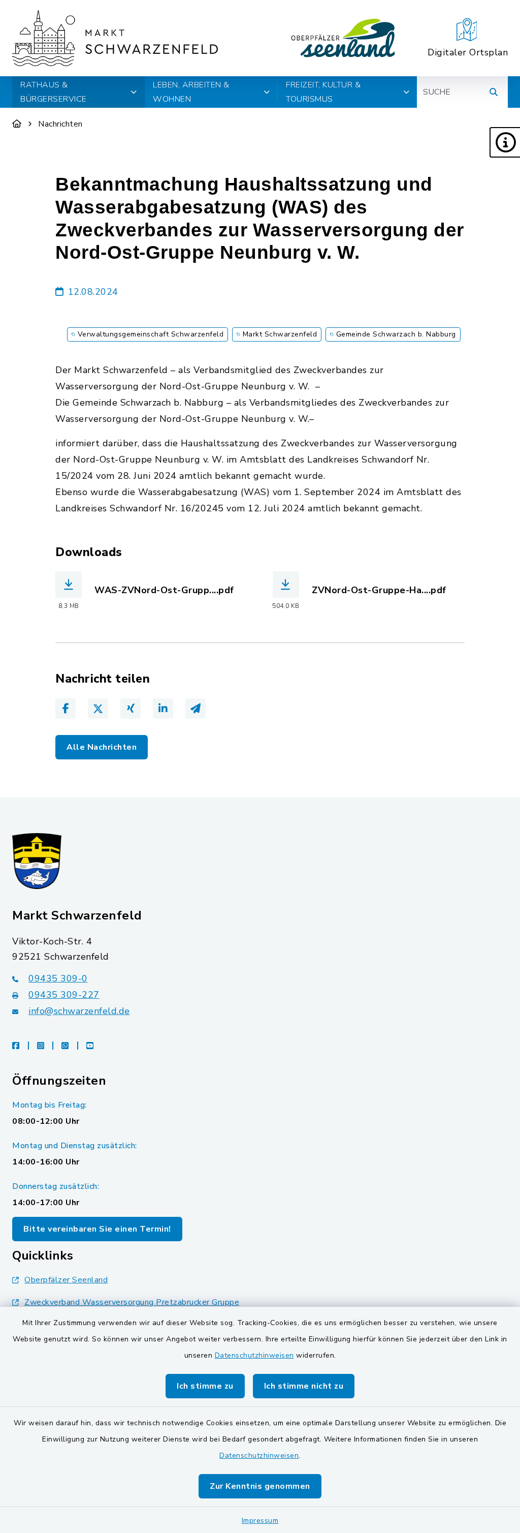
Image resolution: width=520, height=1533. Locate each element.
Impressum (260, 1520)
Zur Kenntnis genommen (260, 1486)
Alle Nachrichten (102, 747)
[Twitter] (98, 708)
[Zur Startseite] (17, 124)
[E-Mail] (195, 708)
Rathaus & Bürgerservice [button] (53, 92)
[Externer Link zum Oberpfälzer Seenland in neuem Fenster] (343, 38)
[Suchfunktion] (493, 92)
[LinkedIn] (163, 708)
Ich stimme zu (205, 1386)
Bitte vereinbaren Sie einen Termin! (97, 1229)
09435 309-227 (64, 995)
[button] (505, 142)
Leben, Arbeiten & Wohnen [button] (191, 92)
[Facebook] (65, 708)
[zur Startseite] (115, 38)
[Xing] (130, 708)
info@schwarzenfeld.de (79, 1011)
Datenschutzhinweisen (254, 1355)
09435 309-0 (58, 978)
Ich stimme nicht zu (304, 1386)
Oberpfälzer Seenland (66, 1279)
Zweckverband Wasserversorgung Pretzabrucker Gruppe (131, 1302)
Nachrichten (60, 124)
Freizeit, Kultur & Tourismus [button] (323, 92)
